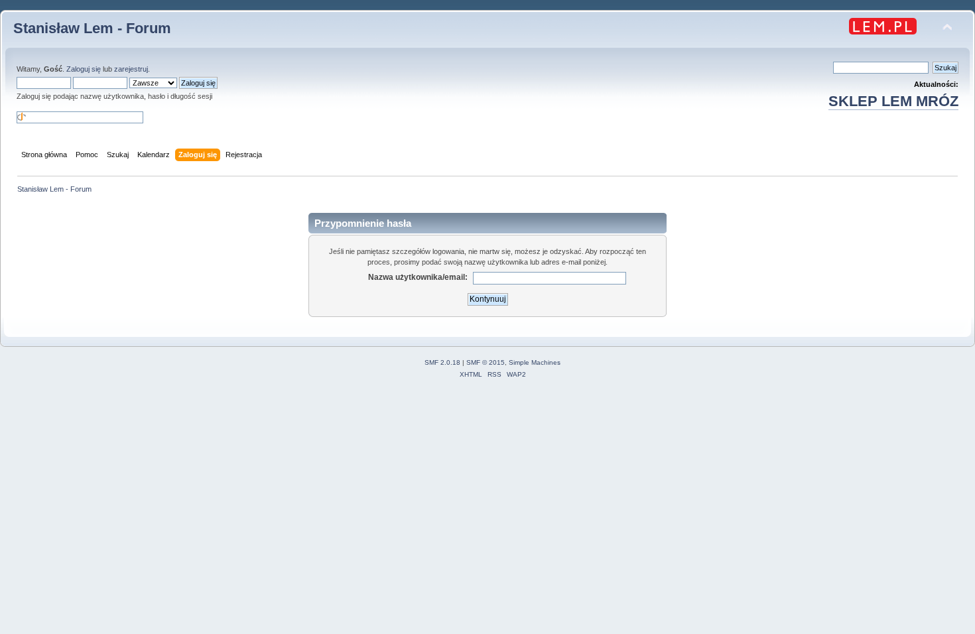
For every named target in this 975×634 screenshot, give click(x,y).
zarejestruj (131, 69)
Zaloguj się (83, 69)
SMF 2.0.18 (442, 362)
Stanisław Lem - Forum (92, 28)
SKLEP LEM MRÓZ (893, 101)
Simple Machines (534, 362)
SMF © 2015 (485, 362)
